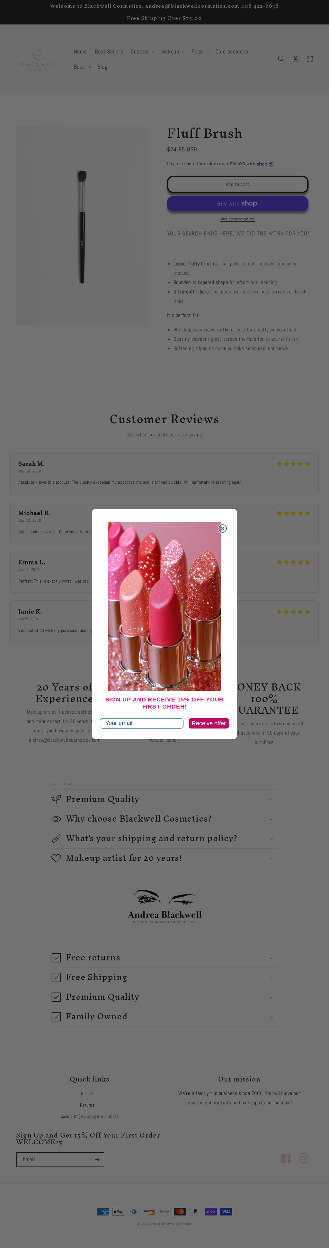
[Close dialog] (223, 528)
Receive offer (209, 723)
